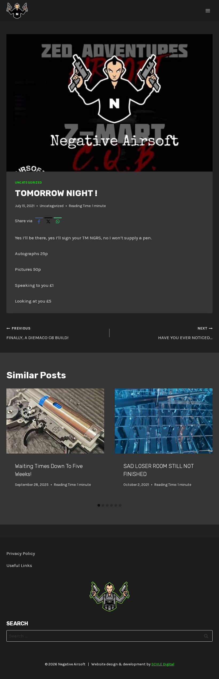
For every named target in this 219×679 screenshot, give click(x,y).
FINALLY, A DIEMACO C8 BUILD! (37, 333)
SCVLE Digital (162, 664)
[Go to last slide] (16, 445)
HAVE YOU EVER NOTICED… (185, 333)
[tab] (98, 505)
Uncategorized (28, 182)
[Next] (203, 445)
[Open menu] (208, 10)
